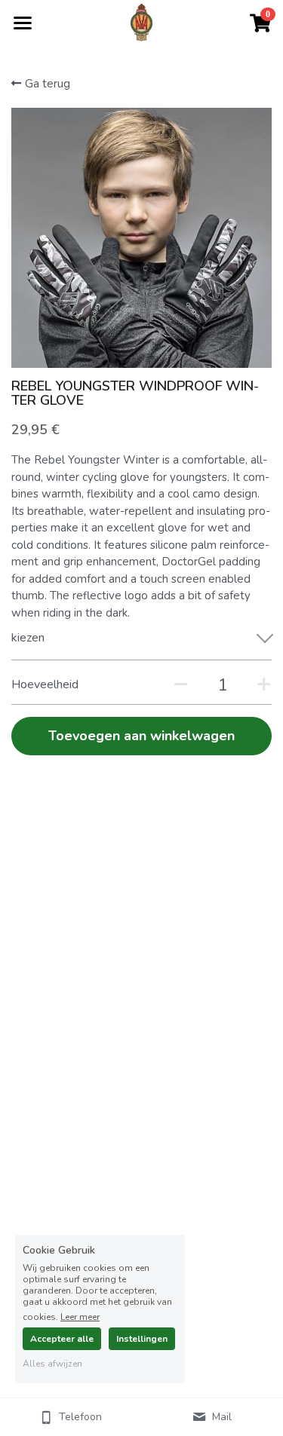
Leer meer (80, 1316)
